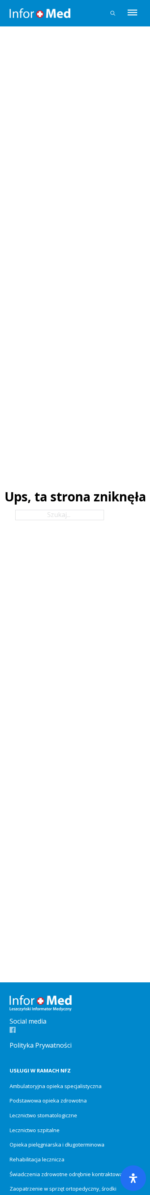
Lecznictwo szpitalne (35, 1130)
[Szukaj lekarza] (113, 13)
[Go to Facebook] (13, 1030)
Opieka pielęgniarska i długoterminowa (57, 1144)
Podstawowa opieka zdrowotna (48, 1100)
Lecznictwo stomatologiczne (43, 1115)
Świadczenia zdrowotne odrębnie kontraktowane (69, 1174)
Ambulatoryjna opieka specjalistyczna (56, 1086)
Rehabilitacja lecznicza (37, 1159)
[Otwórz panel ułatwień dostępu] (133, 1178)
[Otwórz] (132, 13)
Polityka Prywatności (41, 1045)
